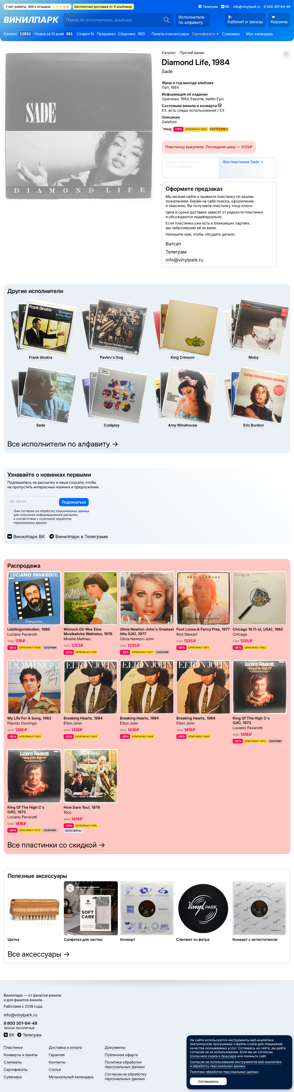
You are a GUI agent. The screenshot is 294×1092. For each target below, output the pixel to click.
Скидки (85, 33)
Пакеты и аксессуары (170, 33)
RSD (141, 33)
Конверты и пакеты (21, 1054)
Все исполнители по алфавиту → (63, 443)
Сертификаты (205, 33)
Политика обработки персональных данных (125, 1064)
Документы (115, 1047)
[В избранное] (286, 54)
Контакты (57, 1062)
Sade (167, 71)
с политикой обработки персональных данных (42, 520)
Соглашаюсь (208, 1081)
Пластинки (13, 1047)
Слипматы (13, 1062)
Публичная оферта (121, 1054)
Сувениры (231, 33)
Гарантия (57, 1054)
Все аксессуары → (39, 954)
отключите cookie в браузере (213, 1056)
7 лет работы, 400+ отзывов (37, 7)
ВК (11, 1034)
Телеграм (176, 252)
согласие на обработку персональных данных (55, 511)
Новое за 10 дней (54, 33)
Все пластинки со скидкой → (56, 844)
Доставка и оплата (65, 1047)
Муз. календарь (259, 33)
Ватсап (173, 244)
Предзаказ (106, 33)
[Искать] (165, 20)
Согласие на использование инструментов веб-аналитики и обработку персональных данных (235, 1064)
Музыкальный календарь (71, 1077)
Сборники (126, 33)
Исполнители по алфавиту (191, 20)
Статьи (55, 1069)
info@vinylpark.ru (246, 7)
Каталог (17, 33)
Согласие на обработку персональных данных (126, 1076)
